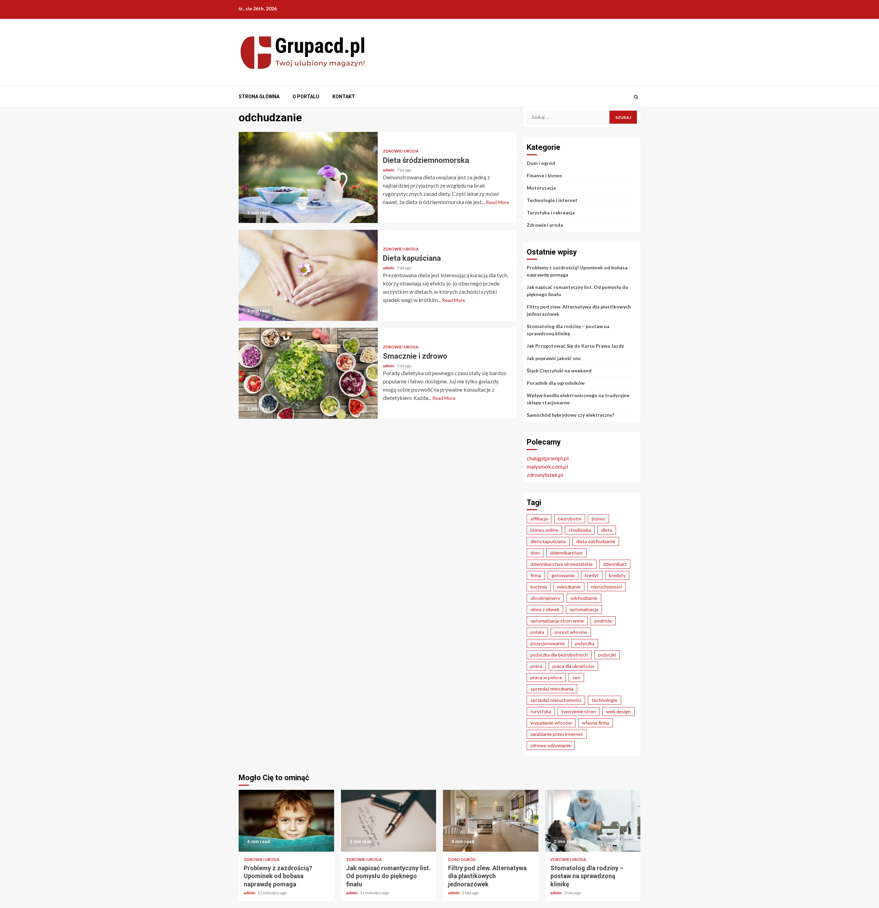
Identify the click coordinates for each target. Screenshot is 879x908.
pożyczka (584, 643)
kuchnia (538, 587)
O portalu (306, 96)
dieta (606, 530)
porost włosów (571, 632)
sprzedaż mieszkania (551, 689)
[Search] (636, 96)
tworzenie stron (578, 711)
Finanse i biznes (544, 175)
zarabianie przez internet (556, 734)
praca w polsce (546, 677)
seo (576, 677)
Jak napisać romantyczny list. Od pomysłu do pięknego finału (388, 821)
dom (535, 553)
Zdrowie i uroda (401, 151)
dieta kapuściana (548, 541)
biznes (598, 519)
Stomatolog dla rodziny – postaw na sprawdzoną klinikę (593, 821)
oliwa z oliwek (544, 609)
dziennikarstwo (566, 553)
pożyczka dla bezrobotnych (559, 655)
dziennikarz (615, 564)
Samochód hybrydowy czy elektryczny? (570, 415)
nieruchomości (606, 587)
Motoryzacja (541, 188)
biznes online (544, 530)
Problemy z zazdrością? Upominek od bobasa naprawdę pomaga (286, 821)
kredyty (617, 575)
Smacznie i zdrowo (308, 373)
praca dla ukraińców (573, 666)
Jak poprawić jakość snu (554, 358)
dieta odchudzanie (595, 541)
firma (535, 575)
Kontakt (343, 96)
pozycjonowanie (547, 643)
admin (389, 169)
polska (537, 632)
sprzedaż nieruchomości (555, 700)
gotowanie (562, 575)
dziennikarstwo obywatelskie (561, 564)
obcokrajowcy (545, 598)
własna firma (595, 723)
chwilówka (580, 530)
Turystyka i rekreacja (551, 212)
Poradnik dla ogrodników (556, 383)
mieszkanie (569, 587)
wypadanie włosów (551, 723)
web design (618, 711)
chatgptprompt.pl (548, 458)
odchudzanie (583, 598)
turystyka (540, 711)
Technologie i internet (552, 200)
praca (536, 666)
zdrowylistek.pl (545, 474)
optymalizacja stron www (557, 621)
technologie (604, 700)
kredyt (592, 575)
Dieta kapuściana (308, 275)
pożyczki (607, 655)
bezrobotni (569, 519)
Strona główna (259, 96)
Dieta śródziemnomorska (308, 177)
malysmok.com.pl (547, 466)
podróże (603, 621)
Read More (497, 202)
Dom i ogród (541, 163)
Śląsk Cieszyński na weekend (559, 370)
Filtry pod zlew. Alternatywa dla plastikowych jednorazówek (490, 821)
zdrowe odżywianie (550, 745)
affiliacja (539, 519)
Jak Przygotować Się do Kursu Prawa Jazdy (575, 346)
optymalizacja (584, 609)
